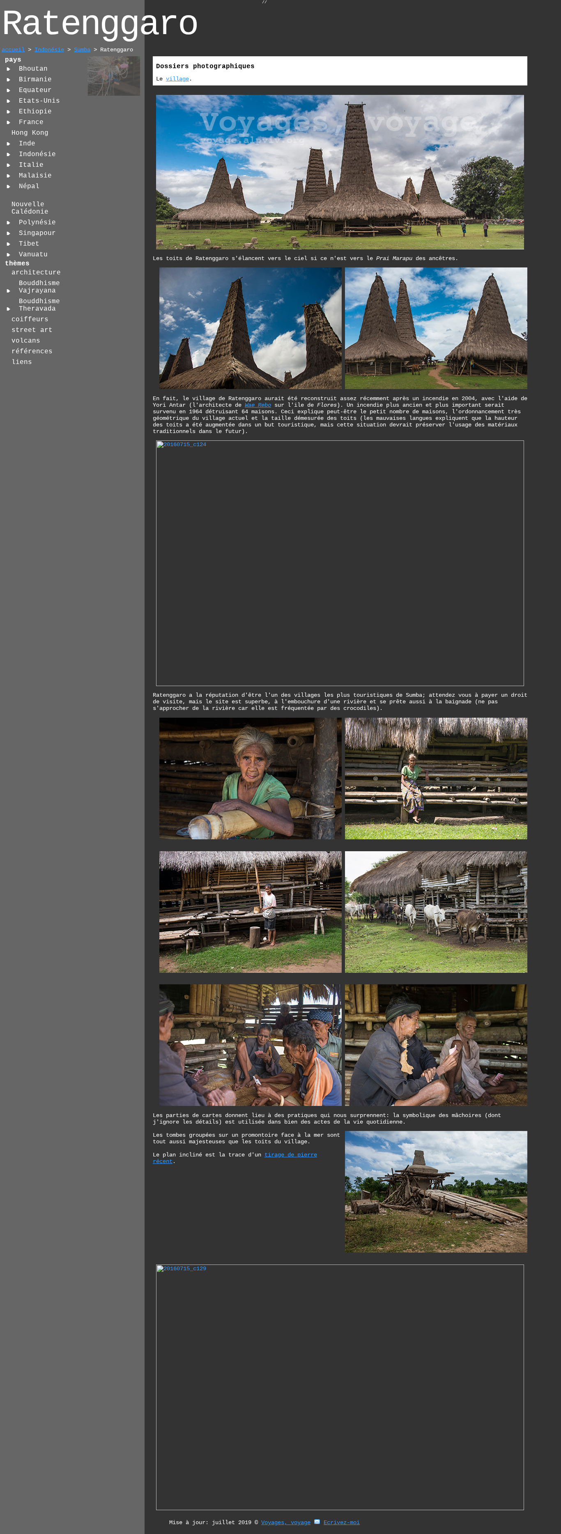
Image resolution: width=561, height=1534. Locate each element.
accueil (13, 49)
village (177, 79)
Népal (29, 186)
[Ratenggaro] (113, 94)
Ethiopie (35, 111)
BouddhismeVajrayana (39, 287)
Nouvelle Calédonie (29, 208)
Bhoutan (33, 69)
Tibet (29, 244)
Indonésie (49, 49)
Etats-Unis (39, 101)
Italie (31, 165)
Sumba (82, 49)
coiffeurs (29, 319)
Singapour (37, 233)
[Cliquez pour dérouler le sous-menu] (8, 69)
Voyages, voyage (285, 1522)
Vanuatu (33, 254)
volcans (25, 341)
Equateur (35, 90)
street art (32, 330)
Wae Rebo (258, 405)
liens (21, 362)
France (31, 122)
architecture (36, 272)
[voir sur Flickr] (436, 1104)
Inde (27, 143)
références (32, 351)
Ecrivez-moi (342, 1522)
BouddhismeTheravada (39, 305)
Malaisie (35, 176)
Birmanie (35, 79)
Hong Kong (29, 133)
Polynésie (37, 222)
